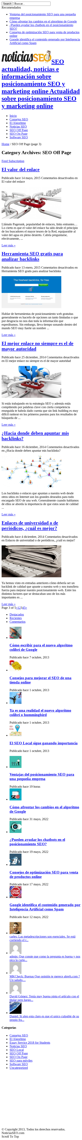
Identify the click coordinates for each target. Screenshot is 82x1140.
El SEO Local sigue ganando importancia (44, 743)
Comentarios (17, 621)
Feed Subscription (13, 161)
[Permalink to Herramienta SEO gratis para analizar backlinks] (31, 307)
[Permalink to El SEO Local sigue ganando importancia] (15, 735)
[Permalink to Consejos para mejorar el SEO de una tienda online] (15, 670)
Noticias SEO (18, 126)
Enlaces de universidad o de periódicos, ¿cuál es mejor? (30, 525)
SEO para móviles (21, 1060)
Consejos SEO (19, 119)
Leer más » (9, 245)
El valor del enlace (21, 169)
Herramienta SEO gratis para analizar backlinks (32, 256)
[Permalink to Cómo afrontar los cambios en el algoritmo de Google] (15, 799)
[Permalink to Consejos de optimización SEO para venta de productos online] (15, 864)
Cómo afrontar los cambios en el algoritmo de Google (43, 21)
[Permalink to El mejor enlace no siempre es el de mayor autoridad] (31, 396)
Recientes (16, 618)
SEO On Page (18, 133)
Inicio (13, 115)
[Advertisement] (31, 1098)
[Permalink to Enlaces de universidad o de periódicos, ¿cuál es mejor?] (31, 576)
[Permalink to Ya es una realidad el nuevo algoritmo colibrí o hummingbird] (15, 702)
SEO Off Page (19, 130)
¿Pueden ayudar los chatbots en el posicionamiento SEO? (37, 842)
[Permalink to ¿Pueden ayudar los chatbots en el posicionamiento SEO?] (15, 832)
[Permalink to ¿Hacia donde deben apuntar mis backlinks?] (31, 486)
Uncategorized (19, 1067)
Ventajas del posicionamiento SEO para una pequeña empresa (42, 776)
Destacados (17, 614)
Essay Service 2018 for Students (30, 1042)
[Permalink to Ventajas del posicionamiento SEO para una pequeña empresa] (15, 767)
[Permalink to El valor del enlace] (31, 217)
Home (5, 144)
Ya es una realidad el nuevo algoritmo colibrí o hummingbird (40, 712)
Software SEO (19, 137)
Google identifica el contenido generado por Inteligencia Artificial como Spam (45, 907)
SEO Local (17, 1049)
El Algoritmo (18, 123)
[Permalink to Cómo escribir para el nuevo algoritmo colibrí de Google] (15, 637)
